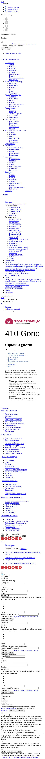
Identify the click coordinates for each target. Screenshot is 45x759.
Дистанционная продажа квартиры (17, 273)
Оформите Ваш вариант (13, 287)
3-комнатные (15, 211)
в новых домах (15, 241)
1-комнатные (15, 208)
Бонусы (12, 129)
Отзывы (12, 72)
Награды (12, 68)
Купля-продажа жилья (16, 353)
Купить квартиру (11, 279)
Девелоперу (13, 123)
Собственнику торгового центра (16, 521)
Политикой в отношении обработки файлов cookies (19, 757)
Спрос (11, 136)
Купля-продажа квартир (13, 82)
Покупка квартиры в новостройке (17, 285)
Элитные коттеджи (12, 468)
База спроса (9, 508)
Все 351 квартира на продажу (15, 204)
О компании (9, 63)
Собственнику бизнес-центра (15, 523)
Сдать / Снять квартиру (13, 438)
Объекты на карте (11, 506)
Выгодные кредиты (25, 264)
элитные (13, 253)
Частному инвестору (12, 529)
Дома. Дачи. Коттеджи (13, 95)
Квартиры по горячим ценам (15, 283)
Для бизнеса (13, 168)
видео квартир (15, 251)
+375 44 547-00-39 (12, 9)
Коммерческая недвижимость (15, 130)
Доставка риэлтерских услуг (15, 272)
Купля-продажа (14, 159)
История (12, 76)
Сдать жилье (13, 115)
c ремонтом (14, 245)
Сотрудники (13, 142)
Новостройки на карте (13, 486)
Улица (3, 585)
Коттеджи (12, 112)
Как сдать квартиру (12, 449)
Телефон (4, 38)
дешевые (13, 238)
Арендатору (13, 140)
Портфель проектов (12, 530)
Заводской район (16, 219)
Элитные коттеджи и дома (14, 444)
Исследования (14, 153)
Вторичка (12, 161)
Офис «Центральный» (13, 53)
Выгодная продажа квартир (26, 266)
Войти (5, 195)
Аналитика (9, 146)
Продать (12, 87)
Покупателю (13, 125)
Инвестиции (13, 155)
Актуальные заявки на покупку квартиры (20, 270)
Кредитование (10, 144)
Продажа (12, 134)
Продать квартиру (11, 264)
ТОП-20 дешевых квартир (14, 423)
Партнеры (12, 70)
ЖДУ (6, 48)
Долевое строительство (9, 481)
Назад (4, 751)
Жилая (11, 151)
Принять (12, 710)
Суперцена (13, 93)
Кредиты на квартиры (13, 427)
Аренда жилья (10, 108)
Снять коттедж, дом (12, 440)
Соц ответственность (16, 187)
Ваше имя (4, 591)
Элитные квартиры (12, 442)
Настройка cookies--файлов (14, 560)
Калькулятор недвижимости (19, 281)
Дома (7, 462)
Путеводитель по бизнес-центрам (17, 501)
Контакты (8, 157)
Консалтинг (13, 170)
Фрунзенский (15, 232)
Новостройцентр (15, 166)
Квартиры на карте (12, 446)
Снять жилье (13, 117)
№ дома (3, 587)
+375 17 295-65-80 (12, 7)
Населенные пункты (16, 104)
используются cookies (8, 708)
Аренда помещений (12, 503)
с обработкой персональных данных (23, 44)
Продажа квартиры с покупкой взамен (24, 267)
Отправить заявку (7, 618)
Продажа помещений (12, 505)
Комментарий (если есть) (10, 614)
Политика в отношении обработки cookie (20, 558)
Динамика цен (10, 527)
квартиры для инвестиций (19, 247)
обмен (11, 258)
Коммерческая (14, 149)
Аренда (12, 132)
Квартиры (12, 83)
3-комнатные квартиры (13, 421)
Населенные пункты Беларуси (16, 470)
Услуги (11, 65)
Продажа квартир (11, 414)
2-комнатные (15, 209)
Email (3, 612)
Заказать (4, 701)
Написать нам (10, 545)
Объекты (12, 97)
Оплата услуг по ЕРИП (13, 453)
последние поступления (18, 249)
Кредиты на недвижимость (14, 288)
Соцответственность (16, 78)
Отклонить (20, 710)
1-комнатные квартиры (13, 418)
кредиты (12, 256)
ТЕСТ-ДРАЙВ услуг (12, 275)
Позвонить (5, 409)
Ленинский (14, 221)
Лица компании (15, 74)
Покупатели (13, 85)
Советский (14, 230)
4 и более (13, 213)
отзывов (23, 549)
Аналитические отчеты (13, 525)
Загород (12, 162)
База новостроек (11, 484)
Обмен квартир (31, 268)
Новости (12, 66)
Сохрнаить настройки (14, 751)
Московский (14, 223)
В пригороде (14, 236)
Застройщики (14, 127)
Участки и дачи (10, 466)
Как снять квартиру (12, 451)
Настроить (4, 710)
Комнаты (13, 215)
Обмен (11, 91)
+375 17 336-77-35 (12, 11)
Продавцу (8, 475)
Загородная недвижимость (17, 355)
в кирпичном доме (15, 255)
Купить (11, 89)
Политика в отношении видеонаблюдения (20, 563)
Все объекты (9, 460)
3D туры (8, 473)
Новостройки (10, 119)
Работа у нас (13, 80)
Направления (14, 106)
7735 (2, 2)
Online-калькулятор (12, 429)
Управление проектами (9, 516)
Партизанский (15, 226)
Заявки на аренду (15, 114)
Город (3, 583)
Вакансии (8, 172)
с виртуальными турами (18, 240)
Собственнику (14, 138)
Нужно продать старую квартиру (15, 646)
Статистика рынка (15, 147)
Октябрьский (15, 224)
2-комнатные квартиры (13, 420)
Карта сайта (9, 547)
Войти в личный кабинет (10, 59)
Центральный (15, 234)
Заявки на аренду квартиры (15, 447)
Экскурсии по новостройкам (15, 494)
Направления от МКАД (13, 471)
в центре (13, 243)
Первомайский (15, 228)
